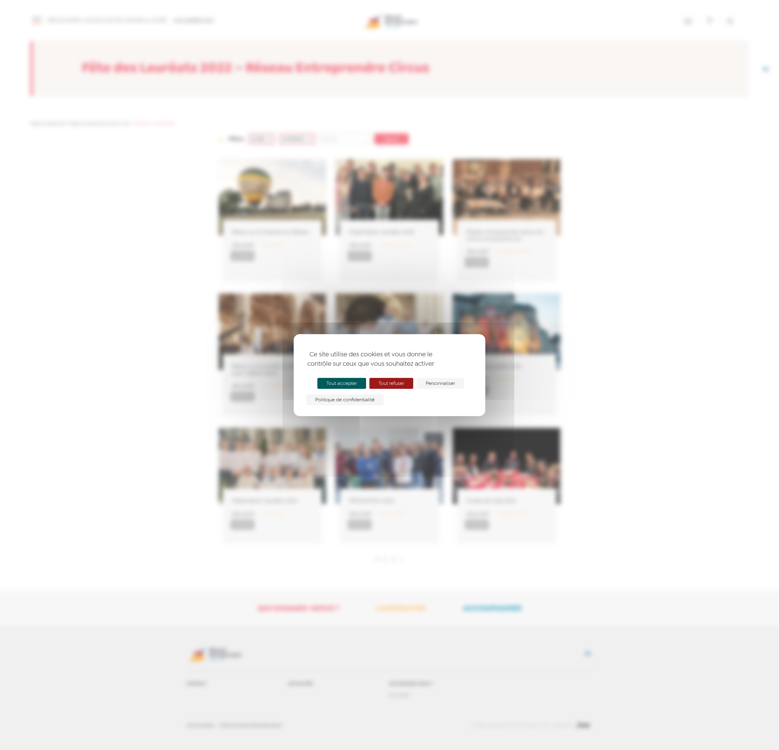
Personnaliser (440, 383)
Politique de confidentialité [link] (345, 400)
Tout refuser (391, 383)
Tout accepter (342, 383)
